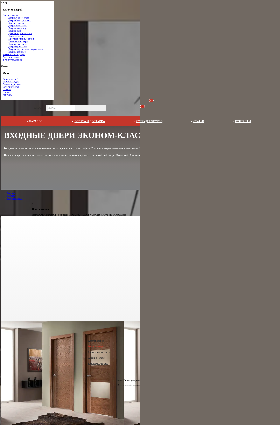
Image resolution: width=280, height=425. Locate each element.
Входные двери (96, 346)
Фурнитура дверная (98, 363)
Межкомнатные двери (99, 352)
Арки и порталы (96, 358)
